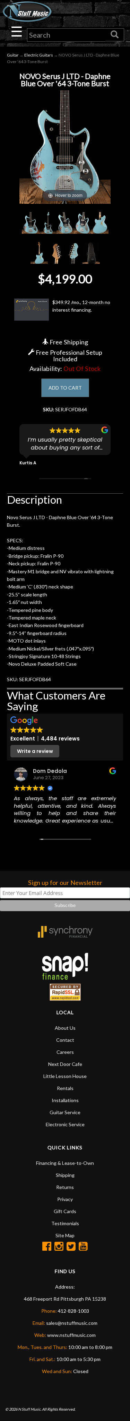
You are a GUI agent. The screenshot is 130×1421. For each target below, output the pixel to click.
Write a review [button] (35, 751)
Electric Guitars (38, 55)
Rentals (65, 1088)
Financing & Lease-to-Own (65, 1163)
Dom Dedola (50, 771)
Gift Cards (65, 1211)
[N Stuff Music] (27, 11)
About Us (65, 1028)
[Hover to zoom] (65, 146)
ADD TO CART (65, 388)
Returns (65, 1187)
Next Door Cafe (65, 1064)
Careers (65, 1052)
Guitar (13, 55)
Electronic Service (65, 1124)
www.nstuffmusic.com (71, 1335)
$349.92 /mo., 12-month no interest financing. (81, 306)
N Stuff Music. (29, 1409)
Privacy (65, 1199)
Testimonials (65, 1223)
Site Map (65, 1235)
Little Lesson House (65, 1076)
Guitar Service (65, 1112)
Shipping (65, 1175)
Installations (65, 1100)
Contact (65, 1040)
